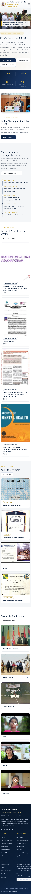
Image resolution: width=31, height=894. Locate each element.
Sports (18, 856)
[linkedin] (12, 830)
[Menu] (29, 4)
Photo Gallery (5, 864)
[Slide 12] (20, 26)
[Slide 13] (21, 26)
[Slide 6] (12, 26)
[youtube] (9, 830)
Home (3, 837)
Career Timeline (8, 64)
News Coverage (6, 871)
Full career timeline (11, 173)
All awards (7, 474)
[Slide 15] (24, 26)
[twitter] (4, 830)
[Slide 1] (5, 26)
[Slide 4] (9, 26)
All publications (9, 238)
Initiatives (4, 856)
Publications (23, 60)
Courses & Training (22, 853)
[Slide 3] (8, 26)
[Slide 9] (16, 26)
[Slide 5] (10, 26)
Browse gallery (9, 620)
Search (3, 874)
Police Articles (5, 853)
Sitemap (3, 877)
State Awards (20, 846)
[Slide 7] (13, 26)
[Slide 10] (17, 26)
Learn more (7, 137)
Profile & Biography (6, 840)
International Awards (22, 840)
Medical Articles (5, 849)
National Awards (21, 843)
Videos (3, 867)
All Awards (20, 837)
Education (19, 849)
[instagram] (7, 830)
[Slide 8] (14, 26)
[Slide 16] (25, 26)
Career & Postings (6, 843)
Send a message (22, 879)
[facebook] (1, 830)
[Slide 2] (6, 26)
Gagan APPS (13, 891)
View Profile (7, 60)
